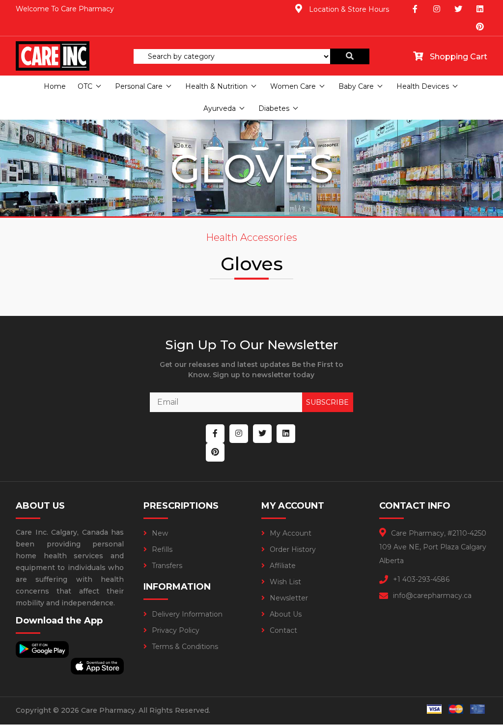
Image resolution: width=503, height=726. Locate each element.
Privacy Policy (175, 630)
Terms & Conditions (185, 646)
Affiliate (283, 565)
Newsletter (289, 598)
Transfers (167, 565)
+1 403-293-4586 (421, 579)
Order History (293, 549)
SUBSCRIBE (327, 402)
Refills (162, 549)
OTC (85, 86)
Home (55, 86)
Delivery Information (187, 614)
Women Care (293, 86)
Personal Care (139, 86)
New (160, 533)
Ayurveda (219, 108)
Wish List (285, 581)
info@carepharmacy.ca (432, 595)
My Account (290, 533)
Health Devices (422, 86)
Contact (283, 630)
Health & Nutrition (216, 86)
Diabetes (273, 108)
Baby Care (356, 86)
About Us (286, 614)
